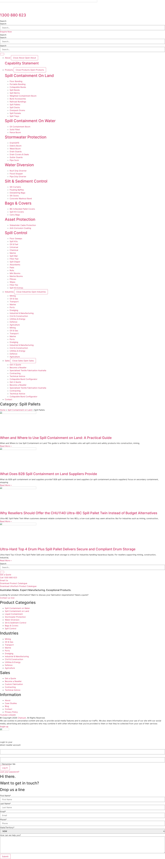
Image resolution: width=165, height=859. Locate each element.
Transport (14, 301)
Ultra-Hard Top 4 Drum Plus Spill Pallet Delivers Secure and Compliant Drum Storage (67, 549)
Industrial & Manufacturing (22, 313)
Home (2, 410)
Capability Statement (22, 63)
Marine (13, 304)
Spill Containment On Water (30, 120)
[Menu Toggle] (2, 54)
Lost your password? (9, 772)
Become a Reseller (18, 367)
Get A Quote (15, 364)
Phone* (3, 819)
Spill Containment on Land (20, 410)
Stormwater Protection (25, 137)
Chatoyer (22, 718)
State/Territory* (7, 827)
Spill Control (16, 232)
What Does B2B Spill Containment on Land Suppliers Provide (48, 474)
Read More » (6, 446)
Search (3, 21)
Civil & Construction (19, 316)
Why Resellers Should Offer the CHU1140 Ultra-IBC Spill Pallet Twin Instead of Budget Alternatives (78, 513)
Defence (13, 322)
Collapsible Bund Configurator (23, 379)
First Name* (5, 796)
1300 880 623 (13, 15)
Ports (12, 307)
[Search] (2, 572)
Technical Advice (17, 376)
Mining (13, 296)
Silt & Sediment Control (26, 181)
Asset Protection (20, 219)
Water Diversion (19, 164)
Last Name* (5, 804)
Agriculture (15, 325)
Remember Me (8, 764)
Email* (3, 811)
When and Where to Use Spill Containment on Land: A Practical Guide (56, 438)
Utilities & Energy (17, 319)
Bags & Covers (18, 203)
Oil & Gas (14, 298)
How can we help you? (10, 835)
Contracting (15, 373)
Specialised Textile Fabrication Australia (28, 370)
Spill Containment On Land (29, 75)
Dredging (14, 310)
